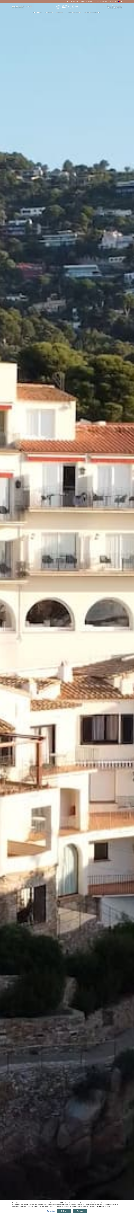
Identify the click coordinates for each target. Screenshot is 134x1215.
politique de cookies (104, 1206)
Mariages (59, 12)
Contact (114, 1)
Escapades (49, 12)
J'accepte (80, 1211)
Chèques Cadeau (74, 12)
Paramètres (51, 1211)
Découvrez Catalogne (92, 12)
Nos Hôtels (37, 12)
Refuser (63, 1211)
